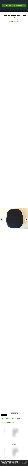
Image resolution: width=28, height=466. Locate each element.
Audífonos (6, 418)
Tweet (4, 415)
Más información (15, 464)
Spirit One (18, 418)
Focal (12, 418)
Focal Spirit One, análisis (14, 21)
